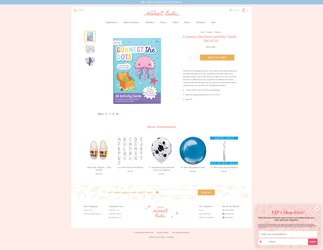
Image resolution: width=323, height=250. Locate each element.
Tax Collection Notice (180, 232)
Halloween (111, 22)
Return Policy (115, 217)
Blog (201, 210)
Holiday (149, 22)
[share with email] (117, 114)
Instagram (230, 210)
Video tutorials (206, 217)
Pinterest (229, 217)
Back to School (131, 22)
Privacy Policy (163, 232)
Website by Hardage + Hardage (161, 237)
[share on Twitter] (106, 114)
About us (88, 210)
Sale (214, 22)
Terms (264, 228)
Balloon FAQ (205, 214)
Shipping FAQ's (115, 214)
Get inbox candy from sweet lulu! (130, 192)
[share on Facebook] (110, 114)
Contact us (114, 210)
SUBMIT (312, 242)
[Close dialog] (317, 208)
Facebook (229, 214)
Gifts (175, 22)
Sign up (206, 192)
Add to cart (217, 57)
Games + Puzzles (214, 32)
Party (163, 22)
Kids (187, 22)
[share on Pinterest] (113, 114)
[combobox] (262, 242)
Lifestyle (200, 22)
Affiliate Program (92, 214)
